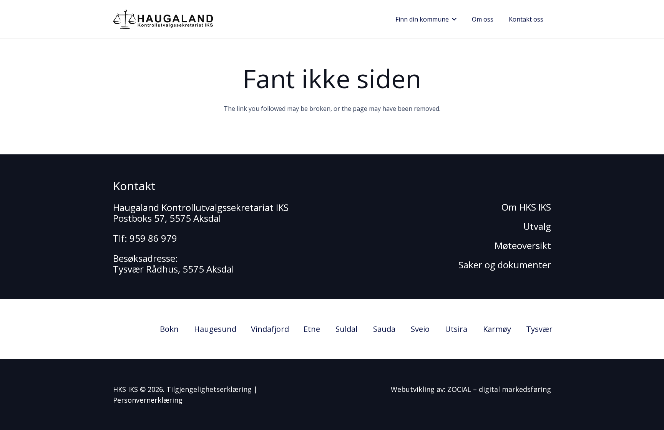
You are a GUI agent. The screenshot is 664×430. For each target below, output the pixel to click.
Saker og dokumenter (504, 264)
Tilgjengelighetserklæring (209, 389)
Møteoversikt (523, 245)
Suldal (346, 329)
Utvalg (537, 226)
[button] (452, 19)
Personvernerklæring (148, 400)
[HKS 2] (163, 19)
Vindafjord (270, 329)
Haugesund (215, 329)
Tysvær (539, 329)
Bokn (169, 329)
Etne (312, 329)
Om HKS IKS (526, 207)
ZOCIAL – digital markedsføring (499, 389)
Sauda (384, 329)
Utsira (456, 329)
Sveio (420, 329)
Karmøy (497, 329)
